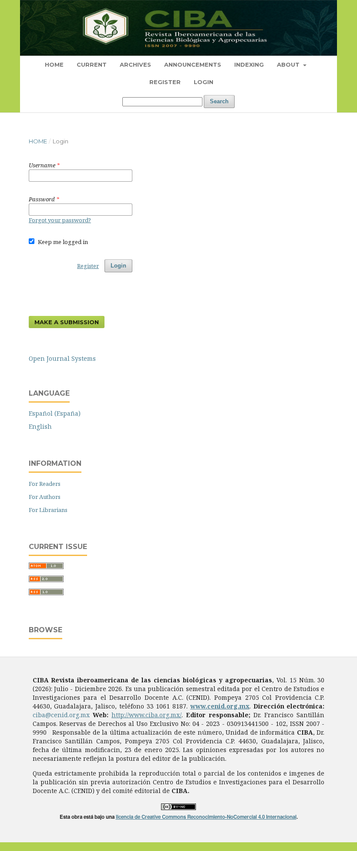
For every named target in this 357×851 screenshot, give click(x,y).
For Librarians (48, 510)
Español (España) (55, 413)
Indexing (249, 64)
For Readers (45, 484)
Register (165, 81)
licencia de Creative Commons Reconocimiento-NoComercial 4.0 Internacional (206, 816)
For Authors (45, 497)
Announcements (192, 64)
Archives (135, 64)
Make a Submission (66, 322)
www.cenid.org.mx (219, 706)
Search (219, 101)
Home (54, 64)
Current (92, 64)
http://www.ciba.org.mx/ (146, 715)
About (289, 64)
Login (203, 81)
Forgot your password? (60, 220)
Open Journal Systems (62, 358)
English (40, 426)
